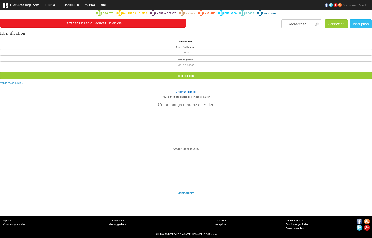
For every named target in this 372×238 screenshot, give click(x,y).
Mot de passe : (186, 59)
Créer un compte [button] (186, 92)
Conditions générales (297, 224)
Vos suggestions (117, 224)
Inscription (361, 23)
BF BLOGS (50, 4)
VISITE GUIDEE (186, 193)
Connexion (336, 23)
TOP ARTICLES (70, 4)
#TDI (103, 4)
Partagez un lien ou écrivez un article (93, 22)
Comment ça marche (14, 224)
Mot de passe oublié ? (11, 82)
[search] (317, 23)
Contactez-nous (117, 220)
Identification (186, 76)
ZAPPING (90, 4)
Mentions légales (295, 220)
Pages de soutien (295, 228)
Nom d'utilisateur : (186, 47)
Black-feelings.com (23, 4)
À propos (8, 220)
